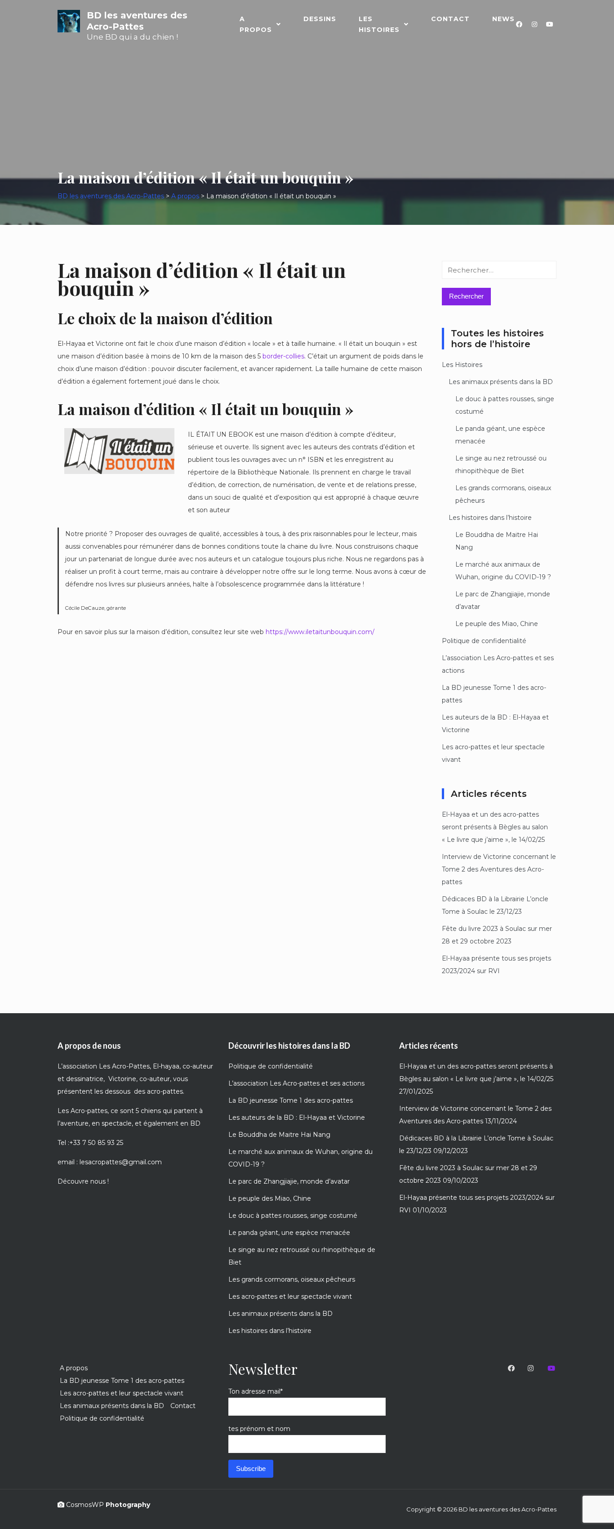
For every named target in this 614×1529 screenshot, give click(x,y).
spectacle (117, 1123)
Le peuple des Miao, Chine (496, 624)
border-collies (282, 356)
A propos (256, 24)
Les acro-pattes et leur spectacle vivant (290, 1296)
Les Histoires (379, 24)
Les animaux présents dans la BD (501, 382)
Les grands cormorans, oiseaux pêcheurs (291, 1279)
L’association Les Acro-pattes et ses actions (296, 1083)
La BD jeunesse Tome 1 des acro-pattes (290, 1100)
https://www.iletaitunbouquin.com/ (320, 632)
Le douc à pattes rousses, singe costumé (292, 1216)
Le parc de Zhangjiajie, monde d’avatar (289, 1181)
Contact (450, 19)
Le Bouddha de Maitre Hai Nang (279, 1135)
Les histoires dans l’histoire (490, 518)
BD (195, 1123)
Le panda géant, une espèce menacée (289, 1233)
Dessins (319, 19)
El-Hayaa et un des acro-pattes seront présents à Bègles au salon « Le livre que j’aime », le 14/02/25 (495, 827)
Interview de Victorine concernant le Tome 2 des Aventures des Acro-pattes (499, 869)
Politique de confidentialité (484, 641)
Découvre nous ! (83, 1181)
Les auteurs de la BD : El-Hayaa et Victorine (296, 1117)
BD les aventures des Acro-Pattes (137, 21)
